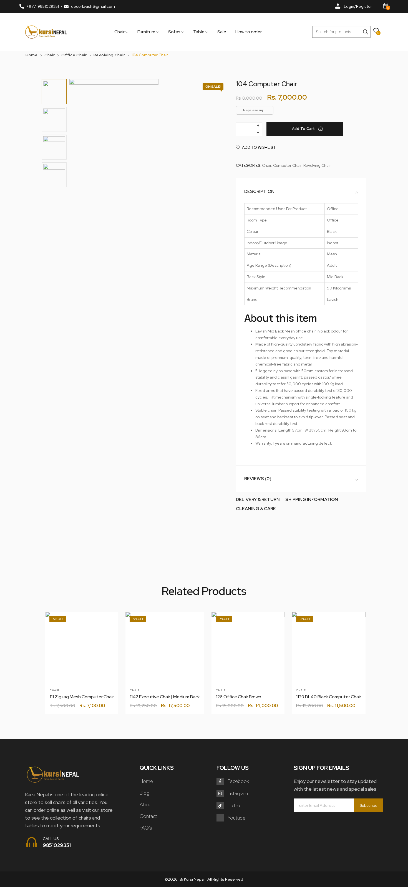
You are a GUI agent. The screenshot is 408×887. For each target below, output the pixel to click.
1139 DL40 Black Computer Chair (328, 697)
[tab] (301, 191)
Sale (221, 32)
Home (32, 54)
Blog (144, 793)
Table (199, 32)
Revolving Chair (109, 54)
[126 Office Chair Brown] (247, 648)
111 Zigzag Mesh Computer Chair (82, 697)
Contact (148, 816)
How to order (248, 32)
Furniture (146, 32)
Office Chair (74, 54)
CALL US (51, 838)
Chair (119, 32)
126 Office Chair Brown (238, 697)
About (146, 804)
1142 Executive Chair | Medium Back (165, 697)
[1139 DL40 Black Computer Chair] (329, 649)
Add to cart (303, 128)
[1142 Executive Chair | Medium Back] (164, 651)
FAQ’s (146, 828)
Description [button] (259, 191)
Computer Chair (287, 165)
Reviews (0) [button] (257, 478)
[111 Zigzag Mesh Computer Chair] (81, 648)
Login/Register (358, 6)
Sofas (174, 32)
